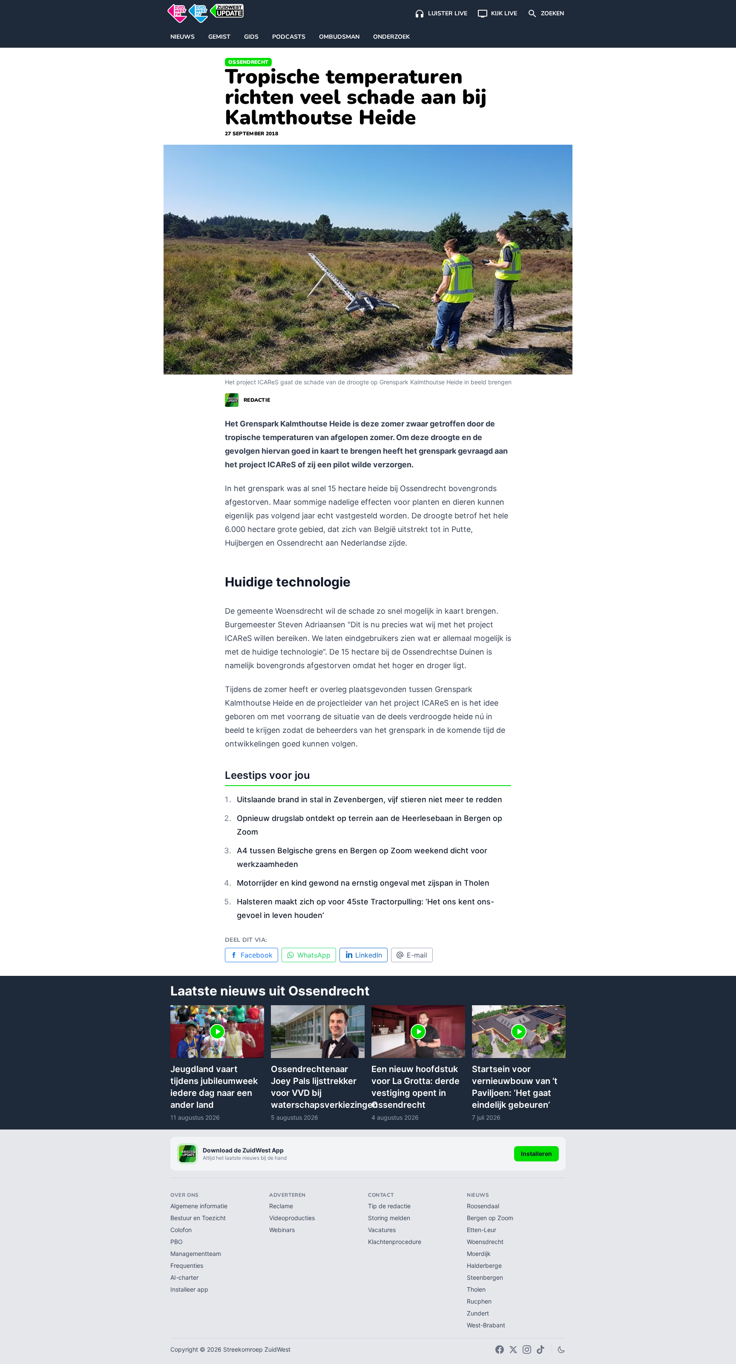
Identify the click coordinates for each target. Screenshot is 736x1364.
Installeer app (189, 1289)
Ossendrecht (248, 62)
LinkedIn (368, 955)
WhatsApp (314, 955)
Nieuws (182, 37)
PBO (176, 1241)
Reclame (281, 1206)
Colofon (181, 1229)
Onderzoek (391, 37)
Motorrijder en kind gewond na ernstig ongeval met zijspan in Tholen (363, 882)
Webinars (282, 1229)
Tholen (476, 1289)
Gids (251, 37)
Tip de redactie (389, 1206)
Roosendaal (483, 1206)
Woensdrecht (485, 1241)
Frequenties (186, 1265)
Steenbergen (485, 1277)
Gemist (219, 37)
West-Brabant (486, 1325)
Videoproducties (292, 1217)
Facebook (257, 955)
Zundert (478, 1313)
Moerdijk (479, 1253)
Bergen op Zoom (490, 1217)
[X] (513, 1349)
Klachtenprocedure (394, 1241)
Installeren (536, 1153)
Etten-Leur (481, 1229)
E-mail (417, 955)
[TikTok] (540, 1349)
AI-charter (184, 1277)
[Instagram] (527, 1349)
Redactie (257, 400)
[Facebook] (499, 1349)
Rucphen (479, 1301)
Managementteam (195, 1253)
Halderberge (484, 1265)
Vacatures (382, 1229)
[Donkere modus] (561, 1349)
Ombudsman (339, 37)
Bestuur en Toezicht (198, 1217)
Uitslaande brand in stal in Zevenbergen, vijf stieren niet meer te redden (369, 799)
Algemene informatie (198, 1206)
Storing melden (389, 1217)
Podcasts (288, 37)
